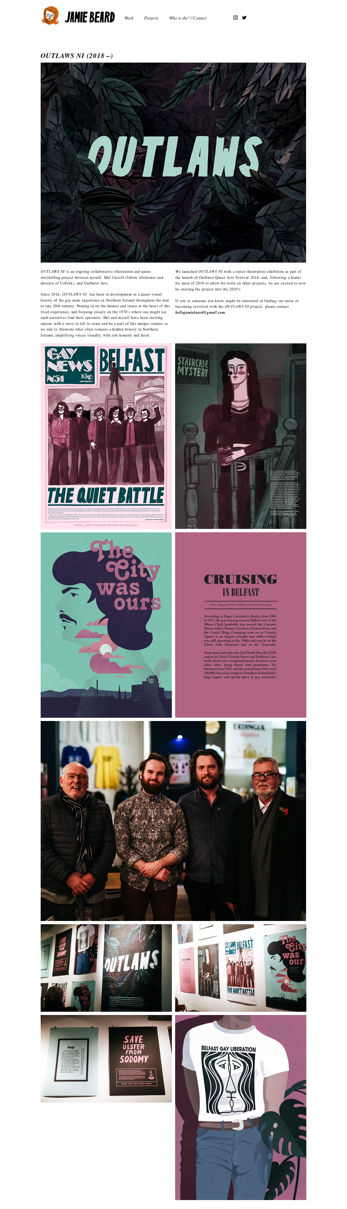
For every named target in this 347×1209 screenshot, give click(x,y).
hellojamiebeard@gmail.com (200, 312)
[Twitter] (244, 18)
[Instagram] (236, 18)
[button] (152, 18)
